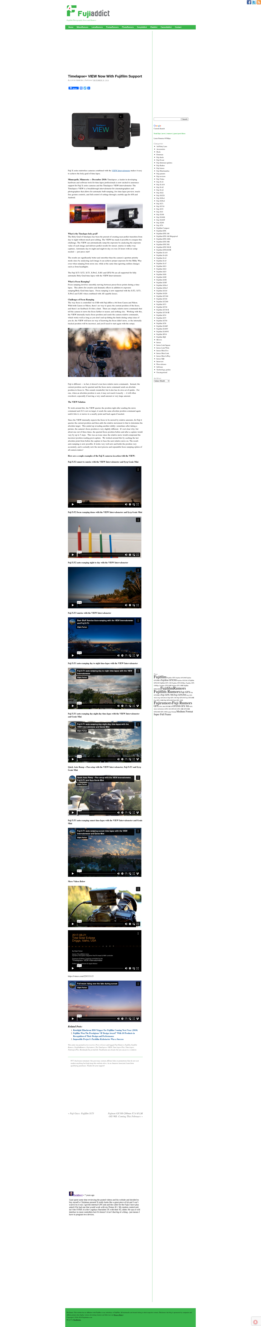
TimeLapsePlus (73, 1049)
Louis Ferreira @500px (162, 138)
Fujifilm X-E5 (161, 271)
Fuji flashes (160, 165)
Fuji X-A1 (160, 182)
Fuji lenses (160, 168)
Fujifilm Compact (162, 228)
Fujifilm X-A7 (161, 263)
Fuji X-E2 (160, 192)
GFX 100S (163, 712)
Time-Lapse (129, 1047)
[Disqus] (105, 1155)
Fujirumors (90, 1047)
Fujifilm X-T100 (162, 296)
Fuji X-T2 (159, 209)
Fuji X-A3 (160, 190)
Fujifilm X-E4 (161, 269)
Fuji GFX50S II (162, 698)
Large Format (171, 712)
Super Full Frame (162, 714)
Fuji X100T (160, 220)
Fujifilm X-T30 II (162, 309)
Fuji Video (160, 179)
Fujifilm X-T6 (161, 323)
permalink (94, 1049)
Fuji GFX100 (181, 698)
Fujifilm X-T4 (161, 315)
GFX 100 (168, 709)
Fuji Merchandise (162, 171)
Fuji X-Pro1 (160, 198)
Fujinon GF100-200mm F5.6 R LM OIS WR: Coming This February (125, 1115)
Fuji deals (160, 157)
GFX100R (187, 709)
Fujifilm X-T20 (161, 299)
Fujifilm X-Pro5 (162, 288)
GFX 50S (185, 706)
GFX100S (157, 712)
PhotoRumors (128, 27)
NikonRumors (82, 27)
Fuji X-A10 (160, 184)
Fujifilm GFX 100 (162, 233)
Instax (158, 342)
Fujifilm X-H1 (161, 274)
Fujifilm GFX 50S (162, 244)
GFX (156, 706)
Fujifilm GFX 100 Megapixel (167, 236)
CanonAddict (166, 27)
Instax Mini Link (162, 353)
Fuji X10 (159, 211)
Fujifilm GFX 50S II (163, 247)
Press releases (101, 1045)
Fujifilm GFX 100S (163, 239)
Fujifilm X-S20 (161, 293)
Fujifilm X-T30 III (162, 312)
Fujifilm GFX (161, 231)
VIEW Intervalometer (121, 170)
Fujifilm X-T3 (161, 304)
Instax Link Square (163, 345)
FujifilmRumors (80, 1047)
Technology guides (163, 369)
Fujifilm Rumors (167, 691)
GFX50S (176, 706)
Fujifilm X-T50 (161, 320)
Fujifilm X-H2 (161, 277)
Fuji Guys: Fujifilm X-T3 (81, 1113)
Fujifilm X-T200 (162, 301)
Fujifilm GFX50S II (183, 680)
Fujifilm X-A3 (161, 258)
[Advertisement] (105, 52)
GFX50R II (168, 706)
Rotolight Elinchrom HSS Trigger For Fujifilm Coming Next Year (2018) (105, 1030)
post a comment (130, 1049)
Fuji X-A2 (160, 187)
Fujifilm (127, 1045)
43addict (153, 27)
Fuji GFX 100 (172, 698)
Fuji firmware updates (164, 162)
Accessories (90, 1045)
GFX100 (174, 709)
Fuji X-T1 (159, 203)
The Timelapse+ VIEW (103, 1047)
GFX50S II (161, 709)
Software (159, 367)
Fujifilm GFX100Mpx (179, 683)
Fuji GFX (185, 692)
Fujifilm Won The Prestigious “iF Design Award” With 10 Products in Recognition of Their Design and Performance (104, 1035)
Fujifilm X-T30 (161, 307)
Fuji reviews (160, 176)
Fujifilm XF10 (161, 334)
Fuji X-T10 (160, 206)
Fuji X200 (160, 222)
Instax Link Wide (162, 348)
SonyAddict (142, 27)
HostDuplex (77, 1320)
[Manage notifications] (255, 1322)
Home (70, 27)
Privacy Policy (118, 1315)
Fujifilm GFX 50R (163, 241)
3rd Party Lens (161, 146)
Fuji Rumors (119, 1045)
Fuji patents (160, 173)
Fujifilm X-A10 (161, 252)
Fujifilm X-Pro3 (162, 285)
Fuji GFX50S (180, 694)
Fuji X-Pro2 (160, 201)
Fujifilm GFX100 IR (163, 250)
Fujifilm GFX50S (169, 680)
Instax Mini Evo (162, 350)
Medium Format (184, 711)
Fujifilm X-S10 (161, 290)
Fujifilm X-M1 (161, 280)
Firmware (159, 154)
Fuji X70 (159, 225)
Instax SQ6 (160, 358)
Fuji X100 (160, 214)
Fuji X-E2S (160, 195)
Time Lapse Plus (119, 1047)
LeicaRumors (97, 27)
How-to (159, 339)
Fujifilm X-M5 (161, 282)
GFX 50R (162, 706)
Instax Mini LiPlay (163, 356)
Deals (158, 152)
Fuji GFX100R (189, 698)
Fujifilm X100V (162, 329)
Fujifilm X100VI (162, 331)
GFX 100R (180, 709)
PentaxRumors (112, 27)
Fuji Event (160, 160)
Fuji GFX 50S (167, 694)
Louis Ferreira (76, 80)
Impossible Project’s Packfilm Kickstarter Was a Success (98, 1039)
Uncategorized (161, 372)
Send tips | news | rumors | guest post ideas (169, 133)
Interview (159, 361)
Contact (178, 27)
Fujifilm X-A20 (161, 255)
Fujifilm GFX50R (181, 678)
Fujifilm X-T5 (161, 318)
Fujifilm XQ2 (161, 337)
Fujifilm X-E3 (161, 266)
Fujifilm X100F (162, 326)
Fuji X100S (160, 217)
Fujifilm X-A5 (161, 260)
